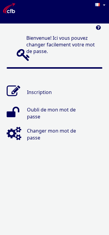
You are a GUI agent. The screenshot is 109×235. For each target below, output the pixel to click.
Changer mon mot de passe (51, 134)
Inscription (39, 92)
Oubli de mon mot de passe (51, 113)
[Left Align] (98, 29)
